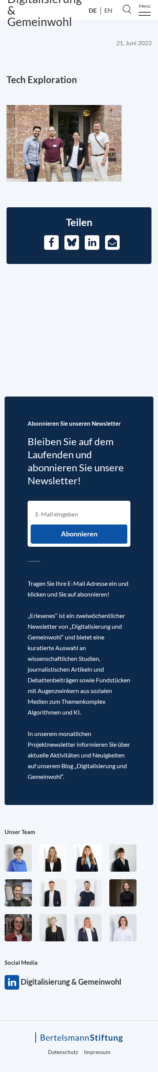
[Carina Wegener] (53, 927)
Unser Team (20, 831)
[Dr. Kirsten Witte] (18, 858)
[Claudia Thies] (88, 927)
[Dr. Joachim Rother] (88, 892)
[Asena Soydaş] (88, 858)
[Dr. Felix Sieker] (53, 892)
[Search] (127, 9)
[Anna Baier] (18, 927)
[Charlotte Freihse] (53, 858)
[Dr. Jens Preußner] (18, 892)
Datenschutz (63, 1052)
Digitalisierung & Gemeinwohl (12, 982)
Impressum (97, 1052)
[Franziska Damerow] (123, 927)
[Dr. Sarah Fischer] (123, 858)
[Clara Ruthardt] (123, 892)
